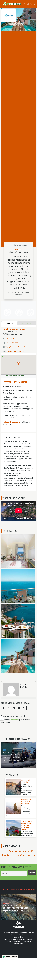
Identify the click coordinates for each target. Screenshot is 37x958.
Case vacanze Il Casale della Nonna (18, 754)
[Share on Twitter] (19, 708)
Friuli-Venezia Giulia (15, 905)
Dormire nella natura (11, 855)
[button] (18, 363)
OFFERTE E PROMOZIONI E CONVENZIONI (18, 890)
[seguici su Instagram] (17, 950)
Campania (23, 245)
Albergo (18, 249)
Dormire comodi (9, 750)
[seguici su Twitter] (11, 950)
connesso (15, 720)
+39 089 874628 (11, 338)
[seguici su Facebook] (7, 950)
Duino (6, 905)
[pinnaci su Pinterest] (21, 950)
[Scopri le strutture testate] (7, 312)
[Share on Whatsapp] (8, 708)
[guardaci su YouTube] (14, 950)
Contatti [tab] (9, 323)
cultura (6, 903)
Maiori (6, 752)
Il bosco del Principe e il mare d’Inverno (17, 909)
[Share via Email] (24, 708)
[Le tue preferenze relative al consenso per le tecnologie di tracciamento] (2, 718)
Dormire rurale (28, 855)
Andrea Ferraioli (24, 685)
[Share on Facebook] (3, 708)
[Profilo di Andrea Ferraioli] (11, 689)
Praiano (15, 245)
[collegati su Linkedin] (4, 950)
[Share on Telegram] (14, 708)
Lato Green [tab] (26, 323)
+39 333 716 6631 (11, 342)
